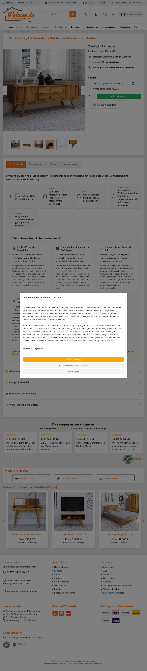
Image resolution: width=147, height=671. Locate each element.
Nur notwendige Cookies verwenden (73, 366)
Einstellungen (73, 372)
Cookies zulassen (73, 359)
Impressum (38, 349)
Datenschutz (27, 349)
